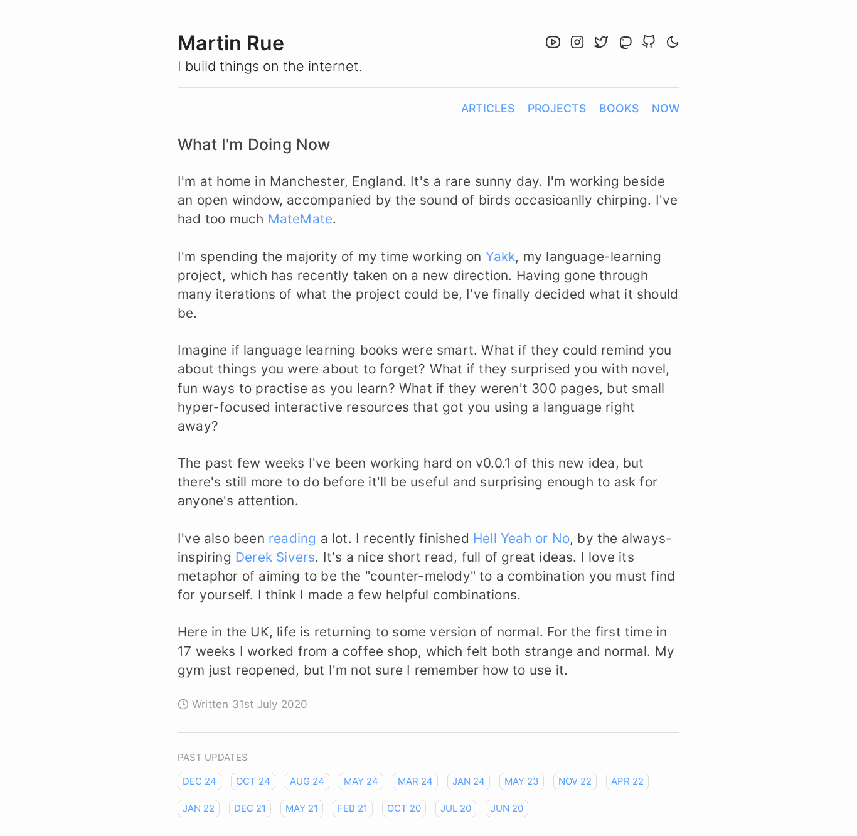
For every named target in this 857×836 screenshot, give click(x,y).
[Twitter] (603, 44)
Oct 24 (253, 781)
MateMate (300, 219)
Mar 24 (415, 781)
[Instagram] (579, 44)
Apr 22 (627, 781)
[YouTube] (554, 44)
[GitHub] (650, 44)
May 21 (301, 808)
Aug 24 (307, 781)
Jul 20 (455, 808)
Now (665, 108)
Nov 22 (575, 781)
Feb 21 (353, 808)
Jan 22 (199, 808)
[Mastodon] (627, 44)
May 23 (521, 781)
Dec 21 (250, 808)
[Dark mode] (672, 44)
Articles (487, 108)
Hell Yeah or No (521, 538)
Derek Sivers (275, 557)
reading (292, 538)
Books (619, 108)
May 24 (361, 781)
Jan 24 (468, 781)
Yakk (501, 256)
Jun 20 (507, 808)
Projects (557, 108)
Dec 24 (199, 781)
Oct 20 (404, 808)
